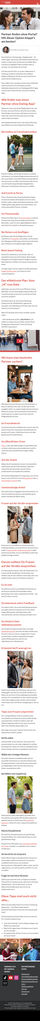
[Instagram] (16, 977)
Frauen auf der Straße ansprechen (19, 550)
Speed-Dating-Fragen (9, 271)
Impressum (25, 991)
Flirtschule (13, 1006)
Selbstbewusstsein (8, 631)
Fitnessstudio (26, 218)
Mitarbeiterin (27, 478)
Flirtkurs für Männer (30, 1004)
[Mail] (5, 983)
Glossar (24, 989)
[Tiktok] (5, 977)
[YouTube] (10, 977)
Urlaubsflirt (15, 239)
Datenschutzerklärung (29, 982)
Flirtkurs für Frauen (30, 1008)
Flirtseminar (20, 1006)
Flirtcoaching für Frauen (10, 1008)
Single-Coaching (21, 1008)
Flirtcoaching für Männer (10, 1004)
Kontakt (24, 994)
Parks (3, 446)
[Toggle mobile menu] (38, 4)
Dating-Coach (20, 1004)
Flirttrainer (26, 1006)
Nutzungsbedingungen (29, 979)
